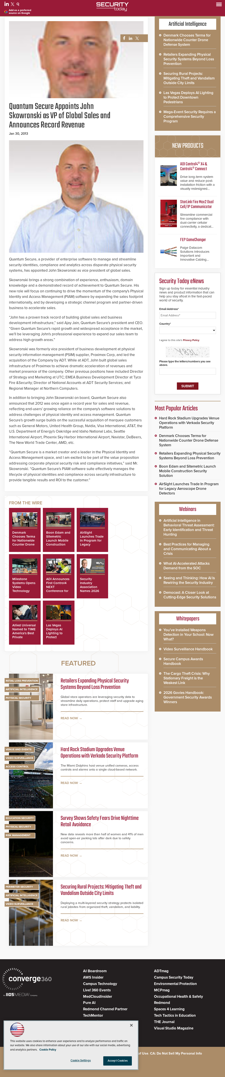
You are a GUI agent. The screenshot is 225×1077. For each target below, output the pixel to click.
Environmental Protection (175, 983)
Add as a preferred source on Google (20, 12)
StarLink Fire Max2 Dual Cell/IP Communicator (197, 204)
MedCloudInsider (97, 996)
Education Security (20, 818)
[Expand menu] (219, 5)
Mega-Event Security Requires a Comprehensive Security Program (189, 117)
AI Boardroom (95, 971)
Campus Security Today (173, 977)
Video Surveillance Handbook (188, 649)
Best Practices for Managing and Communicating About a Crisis (187, 549)
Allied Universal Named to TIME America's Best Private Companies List (24, 633)
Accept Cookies (118, 1060)
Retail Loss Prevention (22, 680)
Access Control (17, 766)
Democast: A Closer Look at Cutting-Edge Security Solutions (189, 594)
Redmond (162, 1002)
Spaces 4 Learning (169, 1009)
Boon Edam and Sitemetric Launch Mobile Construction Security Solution (58, 542)
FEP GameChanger (193, 239)
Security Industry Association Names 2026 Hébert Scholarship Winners (89, 591)
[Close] (131, 1025)
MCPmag (162, 990)
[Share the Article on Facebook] (122, 38)
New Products (187, 146)
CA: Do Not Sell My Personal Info (176, 1053)
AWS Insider (93, 977)
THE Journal (164, 1022)
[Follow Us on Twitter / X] (13, 5)
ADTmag (161, 971)
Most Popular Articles (176, 409)
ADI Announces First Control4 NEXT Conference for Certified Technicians (57, 589)
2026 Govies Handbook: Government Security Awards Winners (187, 697)
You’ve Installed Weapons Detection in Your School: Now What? (188, 635)
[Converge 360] (27, 979)
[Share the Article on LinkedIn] (129, 38)
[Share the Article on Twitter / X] (136, 38)
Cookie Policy (47, 1049)
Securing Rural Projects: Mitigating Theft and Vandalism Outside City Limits (101, 890)
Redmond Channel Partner (105, 1009)
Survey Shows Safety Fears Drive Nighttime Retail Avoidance (100, 821)
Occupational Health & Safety (178, 996)
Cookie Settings (81, 1060)
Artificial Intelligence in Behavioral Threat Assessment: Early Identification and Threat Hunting (188, 527)
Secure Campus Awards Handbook (183, 661)
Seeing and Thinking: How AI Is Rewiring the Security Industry (189, 580)
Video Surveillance (19, 758)
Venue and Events (18, 749)
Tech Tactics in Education (175, 1015)
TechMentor (93, 1015)
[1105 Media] (20, 995)
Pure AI (89, 1002)
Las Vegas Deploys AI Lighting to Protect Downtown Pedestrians (55, 635)
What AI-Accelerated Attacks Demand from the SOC (186, 565)
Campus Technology (100, 983)
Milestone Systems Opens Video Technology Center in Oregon (23, 589)
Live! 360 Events (97, 990)
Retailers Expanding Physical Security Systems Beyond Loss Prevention (95, 684)
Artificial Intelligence (22, 689)
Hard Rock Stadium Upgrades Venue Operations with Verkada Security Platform (99, 753)
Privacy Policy (191, 340)
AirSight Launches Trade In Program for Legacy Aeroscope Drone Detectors (189, 489)
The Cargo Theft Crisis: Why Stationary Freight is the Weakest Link (186, 678)
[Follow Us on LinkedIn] (7, 5)
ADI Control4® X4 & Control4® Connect (193, 166)
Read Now (69, 718)
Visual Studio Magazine (173, 1028)
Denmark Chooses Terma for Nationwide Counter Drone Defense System (24, 540)
